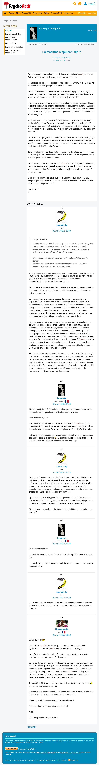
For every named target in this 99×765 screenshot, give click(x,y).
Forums (11, 13)
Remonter (31, 727)
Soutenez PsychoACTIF (26, 749)
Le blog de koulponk (49, 28)
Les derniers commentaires (11, 39)
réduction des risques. (35, 742)
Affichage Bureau (11, 760)
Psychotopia (37, 13)
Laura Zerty (61, 225)
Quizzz (46, 13)
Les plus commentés (14, 47)
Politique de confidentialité (46, 760)
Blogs (18, 13)
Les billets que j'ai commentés (13, 52)
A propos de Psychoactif (26, 760)
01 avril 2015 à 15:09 (62, 231)
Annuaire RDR (56, 13)
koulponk (13, 21)
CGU (58, 760)
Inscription (92, 13)
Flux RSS (74, 760)
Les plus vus (10, 43)
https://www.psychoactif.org (45, 752)
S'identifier (82, 13)
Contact (64, 760)
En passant (66, 57)
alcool (80, 74)
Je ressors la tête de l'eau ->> (86, 44)
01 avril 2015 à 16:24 (62, 544)
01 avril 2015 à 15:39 (62, 404)
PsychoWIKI (26, 13)
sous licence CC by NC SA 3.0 (70, 752)
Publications (68, 13)
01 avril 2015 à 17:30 (62, 598)
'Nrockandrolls (61, 629)
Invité (91, 3)
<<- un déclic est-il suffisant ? (37, 44)
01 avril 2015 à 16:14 (62, 473)
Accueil (8, 30)
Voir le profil (92, 30)
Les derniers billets (13, 34)
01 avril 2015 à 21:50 (62, 635)
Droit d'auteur (9, 752)
